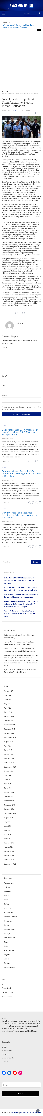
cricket (6, 896)
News (6, 942)
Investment (8, 921)
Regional (7, 955)
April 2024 (7, 784)
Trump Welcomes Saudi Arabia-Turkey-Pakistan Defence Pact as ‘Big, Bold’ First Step (20, 613)
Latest (14, 110)
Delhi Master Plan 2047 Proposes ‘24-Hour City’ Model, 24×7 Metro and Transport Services (20, 432)
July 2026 (7, 695)
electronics (8, 655)
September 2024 (10, 767)
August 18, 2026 (8, 522)
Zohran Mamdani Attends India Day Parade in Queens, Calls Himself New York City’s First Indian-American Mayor (21, 604)
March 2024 (8, 788)
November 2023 (9, 805)
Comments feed (7, 992)
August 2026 (8, 691)
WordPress (15, 1112)
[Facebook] (4, 1073)
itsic (5, 642)
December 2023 (9, 801)
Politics (6, 946)
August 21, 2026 (8, 439)
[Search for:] (30, 13)
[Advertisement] (21, 60)
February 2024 (9, 792)
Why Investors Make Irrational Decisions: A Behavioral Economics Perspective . (19, 26)
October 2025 (9, 733)
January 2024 (8, 796)
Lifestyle (7, 933)
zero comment (25, 110)
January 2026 (8, 721)
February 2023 (9, 843)
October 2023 (9, 809)
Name (4, 376)
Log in (4, 984)
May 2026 (7, 704)
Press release (9, 950)
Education (7, 908)
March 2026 (8, 712)
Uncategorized (9, 967)
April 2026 (7, 708)
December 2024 (9, 758)
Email (4, 386)
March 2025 (8, 750)
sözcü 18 (7, 648)
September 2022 (10, 864)
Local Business (9, 938)
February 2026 (9, 716)
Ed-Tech (7, 904)
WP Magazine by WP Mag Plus (30, 1112)
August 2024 (8, 771)
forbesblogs (8, 635)
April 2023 (7, 834)
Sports (6, 959)
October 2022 (9, 860)
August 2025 (8, 742)
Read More (5, 461)
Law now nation (9, 929)
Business (7, 891)
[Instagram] (20, 1073)
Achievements (9, 883)
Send (20, 1094)
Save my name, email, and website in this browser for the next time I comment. (21, 408)
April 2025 (7, 746)
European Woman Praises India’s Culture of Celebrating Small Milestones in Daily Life (21, 473)
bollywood (7, 887)
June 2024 (7, 780)
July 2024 (7, 775)
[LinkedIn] (9, 1073)
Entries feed (6, 988)
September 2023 (10, 813)
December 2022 (9, 851)
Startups (7, 963)
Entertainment (9, 912)
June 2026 (7, 699)
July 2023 (7, 822)
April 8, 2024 (7, 110)
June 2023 (7, 826)
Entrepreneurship (10, 917)
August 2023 (8, 817)
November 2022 (9, 855)
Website (4, 396)
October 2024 (9, 763)
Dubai (6, 900)
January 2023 (8, 847)
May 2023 (7, 830)
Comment (6, 347)
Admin (20, 323)
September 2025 (10, 737)
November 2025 (9, 729)
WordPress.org (7, 996)
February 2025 (9, 754)
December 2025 (9, 725)
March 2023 (8, 839)
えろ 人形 (7, 669)
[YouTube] (15, 1073)
